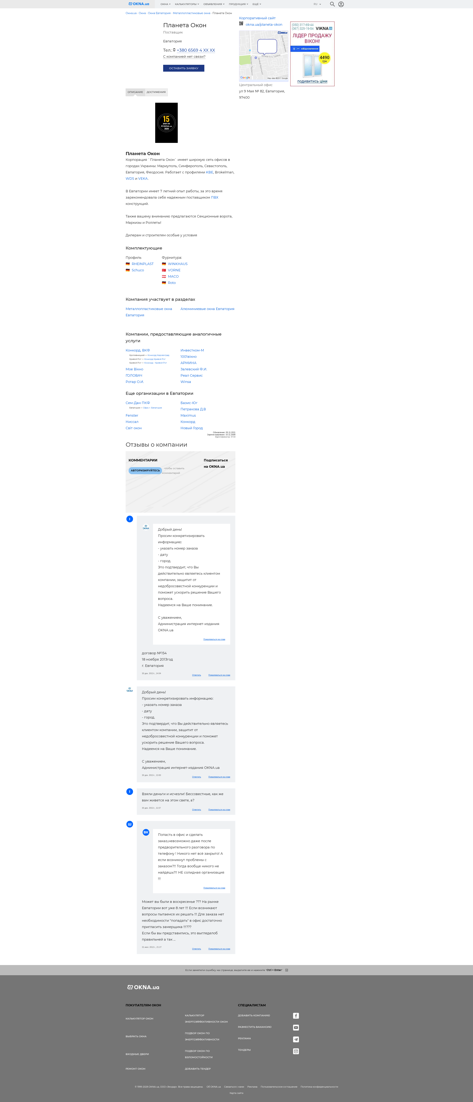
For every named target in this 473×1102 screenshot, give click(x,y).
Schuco (138, 270)
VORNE (174, 270)
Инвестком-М (192, 350)
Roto (172, 283)
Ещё (256, 4)
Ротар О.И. (135, 382)
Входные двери (137, 1054)
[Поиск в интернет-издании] (332, 4)
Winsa (186, 382)
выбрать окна (136, 1036)
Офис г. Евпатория (152, 408)
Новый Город (192, 428)
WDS (130, 179)
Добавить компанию (254, 1015)
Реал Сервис (192, 376)
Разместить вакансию (254, 1026)
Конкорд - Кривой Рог (155, 363)
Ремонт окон (135, 1068)
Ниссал (132, 422)
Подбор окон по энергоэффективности (202, 1036)
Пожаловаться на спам (214, 639)
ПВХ (214, 197)
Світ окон (134, 428)
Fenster (132, 415)
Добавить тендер (198, 1068)
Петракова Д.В (193, 409)
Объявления (212, 4)
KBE (209, 172)
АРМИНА (188, 363)
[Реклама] (312, 54)
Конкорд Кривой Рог (155, 359)
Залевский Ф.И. (194, 369)
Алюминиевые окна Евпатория (207, 309)
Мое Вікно (134, 369)
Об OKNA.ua (214, 1086)
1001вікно (189, 357)
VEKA (143, 179)
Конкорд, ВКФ (138, 350)
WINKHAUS (178, 264)
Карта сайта (236, 1093)
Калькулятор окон (139, 1018)
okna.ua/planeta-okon (264, 25)
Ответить (196, 675)
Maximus (188, 415)
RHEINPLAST (143, 264)
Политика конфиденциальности (319, 1086)
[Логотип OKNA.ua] (142, 4)
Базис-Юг (189, 403)
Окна (164, 4)
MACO (173, 276)
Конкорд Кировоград (158, 355)
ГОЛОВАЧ (134, 376)
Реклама (244, 1038)
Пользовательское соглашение (279, 1086)
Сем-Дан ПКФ (138, 403)
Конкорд (188, 422)
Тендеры (244, 1049)
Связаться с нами (234, 1086)
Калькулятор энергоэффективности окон (206, 1018)
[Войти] (341, 4)
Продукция (237, 4)
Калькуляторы (186, 4)
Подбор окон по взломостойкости (199, 1054)
